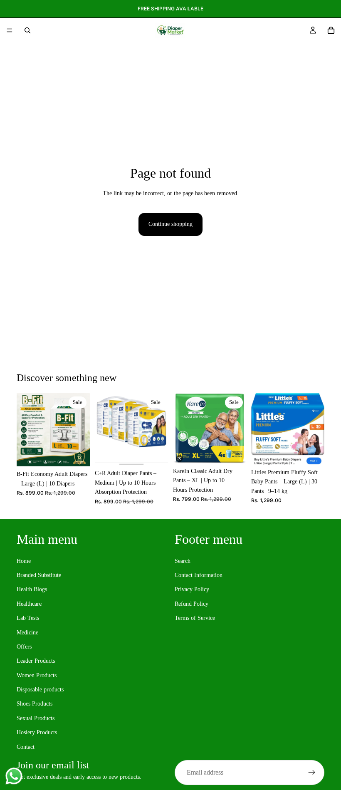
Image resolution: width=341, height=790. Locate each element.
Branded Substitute (39, 575)
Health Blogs (32, 589)
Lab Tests (28, 618)
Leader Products (36, 661)
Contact (26, 746)
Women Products (37, 675)
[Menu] (9, 30)
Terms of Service (195, 618)
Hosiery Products (37, 732)
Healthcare (29, 603)
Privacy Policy (192, 589)
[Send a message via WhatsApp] (14, 776)
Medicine (27, 632)
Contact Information (198, 575)
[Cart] (331, 30)
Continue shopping (170, 224)
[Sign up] (312, 772)
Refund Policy (191, 603)
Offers (24, 646)
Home (24, 560)
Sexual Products (35, 718)
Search (182, 560)
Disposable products (40, 689)
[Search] (27, 30)
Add (162, 452)
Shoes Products (34, 704)
